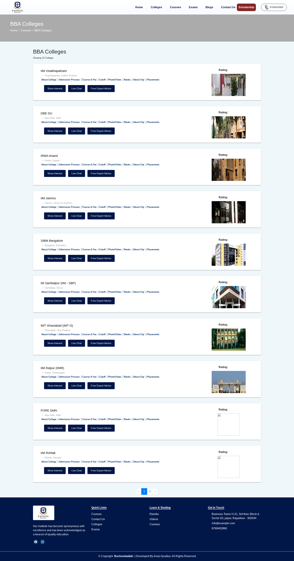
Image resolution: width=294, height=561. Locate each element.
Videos (154, 519)
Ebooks (154, 514)
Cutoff (102, 79)
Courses (176, 7)
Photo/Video (114, 79)
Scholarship (247, 7)
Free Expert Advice (101, 88)
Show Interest (54, 88)
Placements (153, 79)
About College (48, 79)
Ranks (127, 79)
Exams (194, 7)
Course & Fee (89, 79)
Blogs (210, 7)
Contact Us (229, 7)
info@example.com (223, 523)
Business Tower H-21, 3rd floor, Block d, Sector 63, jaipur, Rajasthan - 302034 (236, 516)
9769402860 (276, 7)
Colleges (157, 7)
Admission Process (69, 79)
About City (138, 79)
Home (139, 7)
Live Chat (76, 88)
